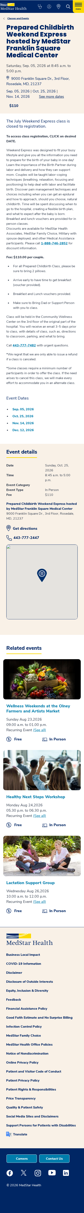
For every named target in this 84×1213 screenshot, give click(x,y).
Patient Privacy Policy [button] (23, 1080)
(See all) (39, 730)
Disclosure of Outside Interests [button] (29, 981)
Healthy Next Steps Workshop (35, 796)
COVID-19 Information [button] (23, 963)
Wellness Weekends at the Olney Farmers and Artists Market (38, 708)
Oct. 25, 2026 (44, 91)
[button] (39, 6)
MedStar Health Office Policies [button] (29, 1044)
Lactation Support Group (30, 882)
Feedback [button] (13, 999)
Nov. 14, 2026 (18, 96)
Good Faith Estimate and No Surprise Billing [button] (39, 1017)
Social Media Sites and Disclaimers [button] (32, 1116)
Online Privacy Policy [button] (22, 1062)
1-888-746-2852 (54, 243)
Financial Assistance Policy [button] (26, 1008)
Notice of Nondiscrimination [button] (27, 1053)
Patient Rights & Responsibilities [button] (31, 1089)
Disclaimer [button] (14, 972)
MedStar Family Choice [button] (23, 1035)
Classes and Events (18, 18)
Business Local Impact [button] (23, 955)
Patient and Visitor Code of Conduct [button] (33, 1071)
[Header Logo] (14, 5)
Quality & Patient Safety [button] (24, 1107)
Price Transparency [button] (21, 1098)
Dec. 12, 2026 (23, 430)
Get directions (25, 528)
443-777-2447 (26, 537)
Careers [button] (22, 1158)
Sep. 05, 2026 (18, 91)
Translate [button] (20, 1134)
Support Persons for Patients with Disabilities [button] (41, 1125)
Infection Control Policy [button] (24, 1026)
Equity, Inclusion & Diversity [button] (27, 990)
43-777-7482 (25, 345)
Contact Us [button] (54, 1158)
